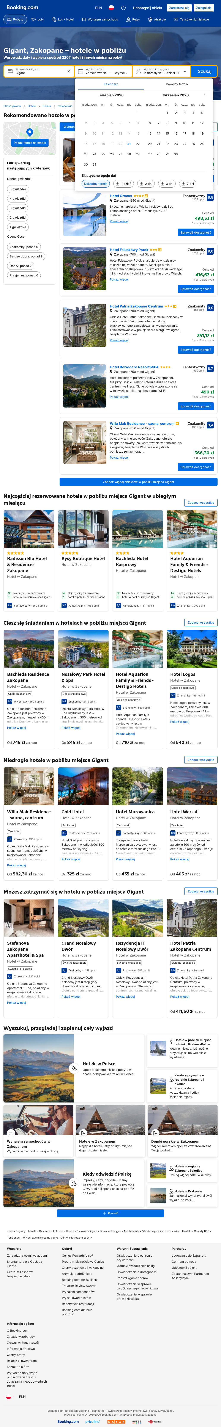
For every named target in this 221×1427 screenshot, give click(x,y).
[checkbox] (138, 113)
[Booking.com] (22, 7)
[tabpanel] (144, 140)
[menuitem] (15, 19)
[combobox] (39, 73)
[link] (29, 189)
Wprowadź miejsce (27, 69)
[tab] (111, 84)
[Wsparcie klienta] (123, 8)
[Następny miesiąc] (204, 95)
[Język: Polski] (111, 8)
